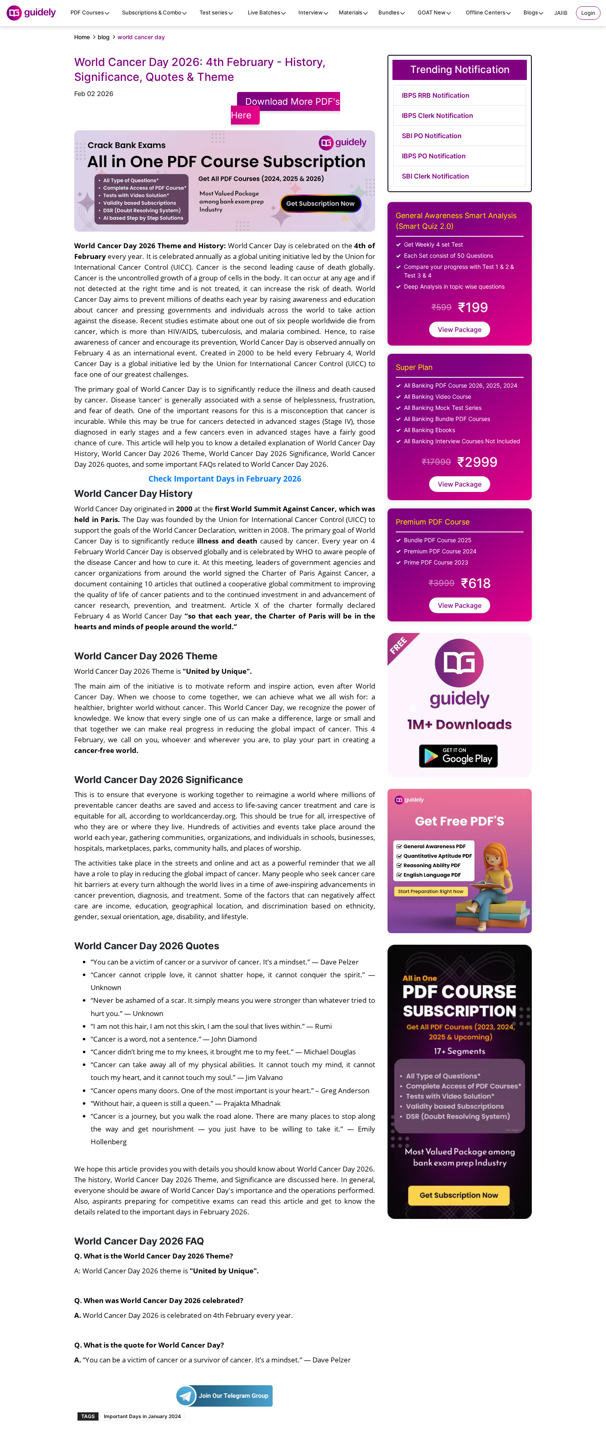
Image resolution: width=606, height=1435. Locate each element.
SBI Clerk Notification (435, 176)
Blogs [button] (531, 12)
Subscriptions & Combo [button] (151, 12)
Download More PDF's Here (285, 108)
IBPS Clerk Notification (437, 115)
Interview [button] (310, 12)
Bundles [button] (388, 12)
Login (588, 12)
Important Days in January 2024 (142, 1416)
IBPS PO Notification (434, 156)
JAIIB (561, 12)
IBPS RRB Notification (436, 95)
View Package (460, 329)
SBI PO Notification (432, 136)
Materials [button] (350, 12)
